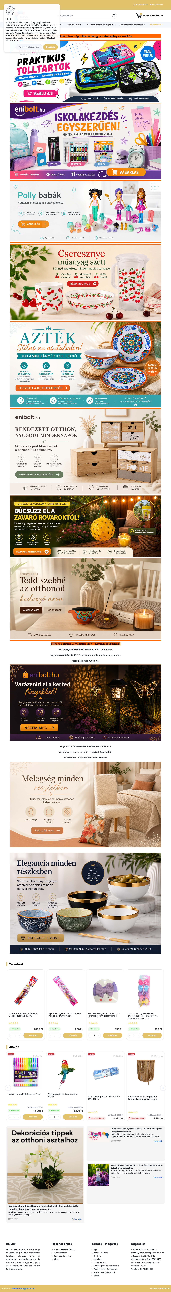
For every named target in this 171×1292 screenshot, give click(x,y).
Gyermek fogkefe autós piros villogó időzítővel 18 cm (23, 1014)
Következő (155, 24)
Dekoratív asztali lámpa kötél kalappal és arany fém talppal (143, 1098)
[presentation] (8, 1088)
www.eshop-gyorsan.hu (23, 1288)
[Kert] (85, 667)
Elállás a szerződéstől (160, 1288)
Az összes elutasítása (29, 47)
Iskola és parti (74, 24)
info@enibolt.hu (138, 1265)
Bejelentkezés (142, 4)
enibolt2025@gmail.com (148, 1262)
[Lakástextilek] (85, 763)
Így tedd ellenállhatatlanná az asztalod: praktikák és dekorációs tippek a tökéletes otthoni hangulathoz (43, 1208)
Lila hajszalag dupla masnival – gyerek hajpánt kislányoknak (104, 1014)
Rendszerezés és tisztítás (132, 24)
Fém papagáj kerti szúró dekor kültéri (63, 1095)
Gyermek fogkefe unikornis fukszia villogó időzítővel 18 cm (65, 1014)
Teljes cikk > (77, 1219)
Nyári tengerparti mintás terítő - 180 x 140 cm (104, 1098)
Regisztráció (157, 4)
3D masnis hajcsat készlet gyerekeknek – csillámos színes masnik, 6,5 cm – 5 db (143, 1016)
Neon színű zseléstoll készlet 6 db (24, 1094)
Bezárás (50, 47)
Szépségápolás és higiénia (100, 24)
